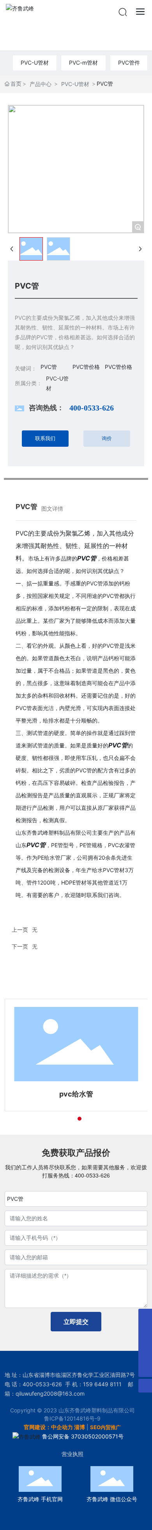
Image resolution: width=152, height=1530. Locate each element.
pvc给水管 (76, 1094)
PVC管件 (129, 62)
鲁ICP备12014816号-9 (72, 1418)
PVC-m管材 (83, 62)
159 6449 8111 (102, 1384)
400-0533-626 (91, 408)
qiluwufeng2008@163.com (50, 1393)
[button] (65, 1119)
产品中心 (40, 84)
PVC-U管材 (35, 62)
